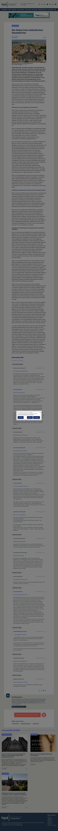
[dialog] (29, 415)
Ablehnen (30, 417)
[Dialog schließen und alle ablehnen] (40, 412)
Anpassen (20, 417)
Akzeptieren (36, 417)
